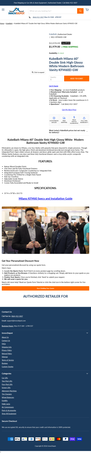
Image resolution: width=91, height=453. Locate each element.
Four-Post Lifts (7, 384)
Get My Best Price (69, 110)
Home (2, 23)
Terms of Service (8, 360)
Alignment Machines (9, 391)
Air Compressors (8, 407)
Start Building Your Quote (45, 288)
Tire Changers (7, 394)
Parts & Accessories (9, 410)
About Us (5, 337)
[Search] (80, 11)
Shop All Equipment (9, 414)
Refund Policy (7, 354)
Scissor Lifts (6, 388)
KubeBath (9, 23)
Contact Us (6, 341)
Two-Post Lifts (7, 381)
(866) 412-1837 (38, 17)
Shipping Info (6, 347)
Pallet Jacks (6, 404)
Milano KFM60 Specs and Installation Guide (45, 198)
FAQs (4, 344)
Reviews (5, 363)
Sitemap (5, 357)
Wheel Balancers (8, 397)
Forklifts (5, 401)
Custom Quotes (7, 367)
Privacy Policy (7, 350)
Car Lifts (5, 378)
